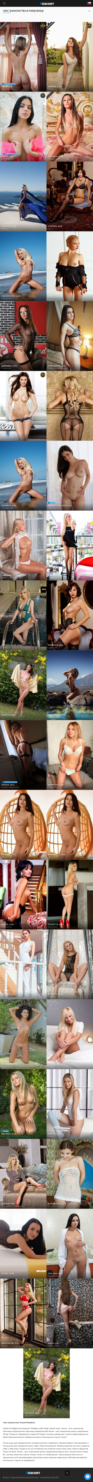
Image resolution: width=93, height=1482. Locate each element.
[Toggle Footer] (67, 1473)
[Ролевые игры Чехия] (23, 196)
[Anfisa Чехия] (69, 57)
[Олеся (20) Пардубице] (23, 57)
